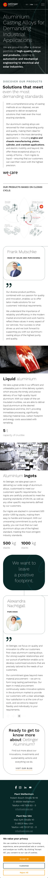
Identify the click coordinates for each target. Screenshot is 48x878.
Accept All (24, 859)
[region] (24, 856)
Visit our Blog (24, 768)
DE (27, 4)
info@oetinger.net (24, 809)
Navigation (43, 4)
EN (31, 4)
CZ (36, 4)
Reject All (24, 873)
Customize (24, 866)
